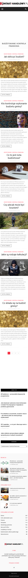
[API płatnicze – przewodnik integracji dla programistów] (5, 463)
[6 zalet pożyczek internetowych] (5, 490)
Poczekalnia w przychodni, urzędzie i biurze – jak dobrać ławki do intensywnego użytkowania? (14, 415)
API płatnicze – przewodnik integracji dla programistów (16, 462)
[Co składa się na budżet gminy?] (14, 319)
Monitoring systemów (6, 525)
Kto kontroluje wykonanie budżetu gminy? (14, 105)
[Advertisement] (14, 26)
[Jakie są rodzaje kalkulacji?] (14, 267)
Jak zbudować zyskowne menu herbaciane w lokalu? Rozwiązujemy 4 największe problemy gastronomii (13, 404)
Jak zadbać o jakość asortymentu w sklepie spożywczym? (18, 496)
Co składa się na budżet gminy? (14, 304)
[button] (26, 9)
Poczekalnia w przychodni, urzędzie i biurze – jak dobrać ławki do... (18, 477)
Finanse (3, 520)
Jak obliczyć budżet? (14, 57)
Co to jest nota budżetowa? (14, 156)
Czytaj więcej (6, 94)
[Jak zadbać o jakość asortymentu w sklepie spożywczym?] (5, 498)
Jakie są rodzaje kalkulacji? (14, 255)
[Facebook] (14, 567)
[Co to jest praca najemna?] (5, 505)
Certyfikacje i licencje (6, 529)
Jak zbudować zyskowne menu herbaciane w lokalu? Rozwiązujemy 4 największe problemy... (18, 470)
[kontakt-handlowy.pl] (14, 3)
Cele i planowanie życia (6, 518)
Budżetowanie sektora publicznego (9, 532)
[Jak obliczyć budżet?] (14, 69)
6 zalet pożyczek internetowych (17, 488)
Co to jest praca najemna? (16, 503)
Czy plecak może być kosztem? (14, 206)
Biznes (2, 515)
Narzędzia (3, 522)
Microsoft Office (5, 527)
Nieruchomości (4, 534)
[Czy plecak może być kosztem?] (14, 220)
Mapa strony (14, 573)
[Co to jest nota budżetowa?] (14, 171)
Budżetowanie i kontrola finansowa (14, 54)
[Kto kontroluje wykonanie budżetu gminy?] (14, 119)
